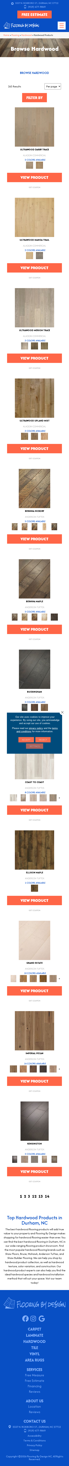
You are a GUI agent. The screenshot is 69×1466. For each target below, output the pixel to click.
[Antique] (34, 1030)
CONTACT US (35, 1421)
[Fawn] (53, 1068)
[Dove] (43, 1068)
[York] (44, 707)
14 (47, 1196)
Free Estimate (34, 1381)
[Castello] (34, 616)
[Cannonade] (34, 849)
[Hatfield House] (43, 978)
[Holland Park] (24, 1159)
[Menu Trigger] (62, 26)
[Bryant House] (23, 978)
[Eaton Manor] (33, 978)
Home (6, 35)
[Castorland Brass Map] (34, 436)
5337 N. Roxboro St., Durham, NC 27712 (36, 3)
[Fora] (24, 526)
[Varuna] (54, 616)
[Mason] (44, 616)
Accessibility (34, 1436)
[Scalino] (44, 526)
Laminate (34, 1335)
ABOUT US (34, 1401)
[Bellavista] (34, 578)
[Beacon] (34, 759)
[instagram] (34, 1318)
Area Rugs (34, 1360)
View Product (34, 177)
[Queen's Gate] (44, 1159)
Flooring (15, 35)
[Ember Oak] (39, 255)
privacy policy (36, 728)
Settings (35, 746)
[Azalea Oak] (34, 217)
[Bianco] (24, 616)
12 (34, 1196)
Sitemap (34, 1450)
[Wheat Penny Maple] (34, 397)
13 (40, 1196)
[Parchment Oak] (39, 164)
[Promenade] (53, 797)
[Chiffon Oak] (34, 126)
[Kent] (34, 668)
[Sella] (54, 526)
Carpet (34, 1329)
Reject (43, 739)
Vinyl (35, 1354)
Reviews (34, 1392)
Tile (34, 1348)
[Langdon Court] (53, 978)
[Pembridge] (34, 1159)
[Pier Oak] (34, 345)
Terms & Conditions (34, 1440)
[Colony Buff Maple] (44, 436)
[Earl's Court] (35, 1120)
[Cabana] (33, 797)
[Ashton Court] (34, 940)
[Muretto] (34, 526)
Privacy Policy (34, 1445)
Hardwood (26, 35)
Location (34, 1407)
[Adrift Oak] (34, 307)
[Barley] (23, 1068)
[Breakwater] (23, 797)
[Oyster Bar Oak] (44, 345)
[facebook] (26, 1318)
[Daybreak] (43, 797)
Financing (34, 1386)
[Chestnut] (33, 1068)
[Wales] (34, 707)
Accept (26, 739)
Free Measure (34, 1376)
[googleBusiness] (43, 1318)
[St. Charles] (54, 1159)
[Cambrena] (34, 488)
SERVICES (34, 1369)
